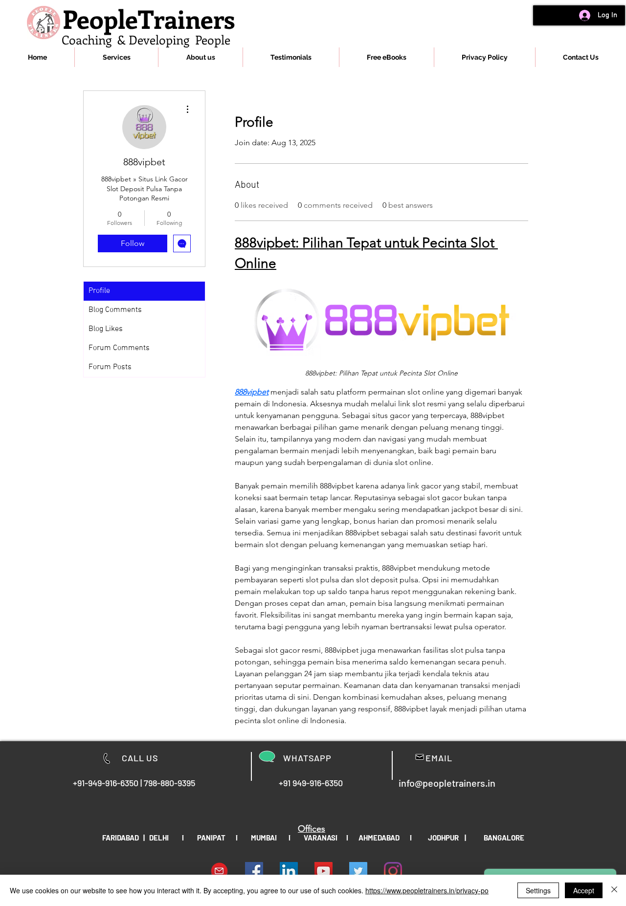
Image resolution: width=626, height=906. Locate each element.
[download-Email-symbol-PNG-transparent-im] (219, 871)
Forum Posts (110, 367)
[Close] (614, 890)
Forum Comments (119, 348)
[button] (116, 57)
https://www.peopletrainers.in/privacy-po (427, 890)
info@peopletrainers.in (447, 783)
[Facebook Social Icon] (254, 871)
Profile (99, 291)
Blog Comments (115, 310)
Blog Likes (106, 329)
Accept (583, 890)
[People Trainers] (358, 871)
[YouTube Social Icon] (323, 871)
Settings (538, 890)
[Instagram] (393, 871)
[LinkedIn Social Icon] (289, 871)
